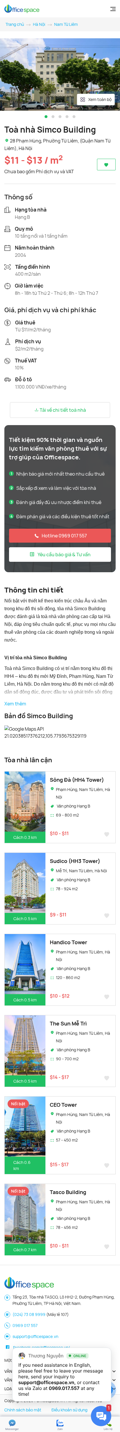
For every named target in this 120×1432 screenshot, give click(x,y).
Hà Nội (39, 24)
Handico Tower (68, 942)
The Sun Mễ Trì (68, 1023)
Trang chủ (15, 24)
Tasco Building (68, 1192)
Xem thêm (15, 703)
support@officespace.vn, (47, 1382)
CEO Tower (63, 1104)
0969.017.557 (64, 1388)
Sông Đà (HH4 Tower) (77, 779)
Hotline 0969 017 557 (64, 535)
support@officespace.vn (35, 1336)
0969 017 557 (25, 1325)
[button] (46, 117)
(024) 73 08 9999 (29, 1314)
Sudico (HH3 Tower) (75, 860)
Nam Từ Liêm (66, 24)
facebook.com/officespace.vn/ (41, 1347)
